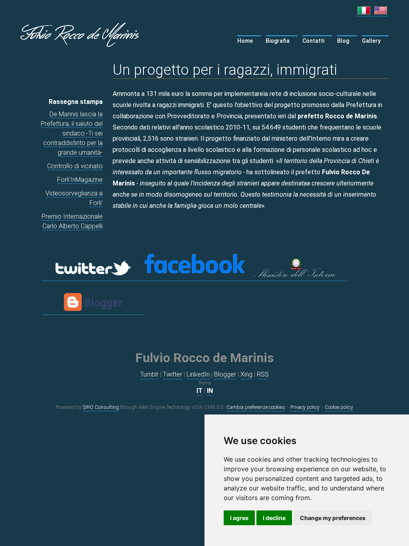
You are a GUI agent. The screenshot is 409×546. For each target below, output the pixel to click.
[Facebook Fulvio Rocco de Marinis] (195, 277)
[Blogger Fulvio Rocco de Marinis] (93, 311)
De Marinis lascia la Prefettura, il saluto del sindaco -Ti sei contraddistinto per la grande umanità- (72, 133)
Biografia (278, 41)
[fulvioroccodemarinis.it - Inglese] (381, 12)
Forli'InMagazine (80, 179)
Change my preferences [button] (332, 517)
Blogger (225, 374)
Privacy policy (305, 407)
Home (245, 41)
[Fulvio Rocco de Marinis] (82, 33)
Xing (246, 374)
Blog (343, 41)
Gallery (371, 41)
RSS (263, 374)
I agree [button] (239, 517)
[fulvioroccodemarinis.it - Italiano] (364, 12)
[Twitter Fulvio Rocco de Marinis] (93, 277)
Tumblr (149, 374)
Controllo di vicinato (75, 166)
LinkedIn (198, 374)
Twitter (172, 374)
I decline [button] (274, 517)
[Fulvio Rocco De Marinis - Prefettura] (296, 277)
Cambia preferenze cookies (255, 407)
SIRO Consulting (101, 407)
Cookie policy (339, 407)
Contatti (313, 41)
